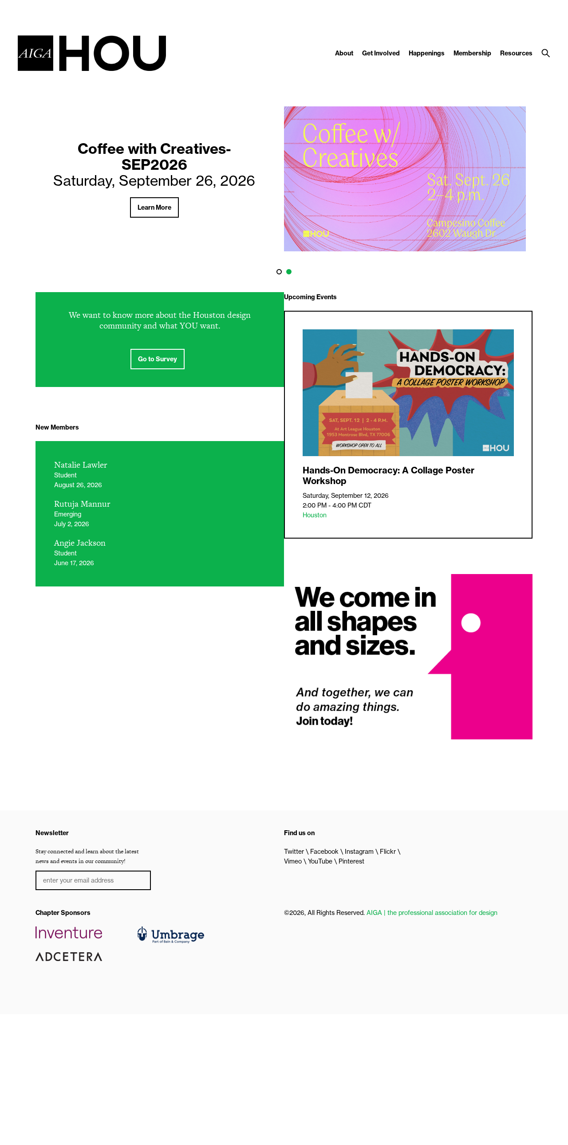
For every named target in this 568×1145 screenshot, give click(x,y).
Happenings (427, 53)
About (344, 53)
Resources (516, 53)
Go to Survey (157, 359)
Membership (472, 53)
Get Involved (381, 53)
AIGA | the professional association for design (432, 913)
